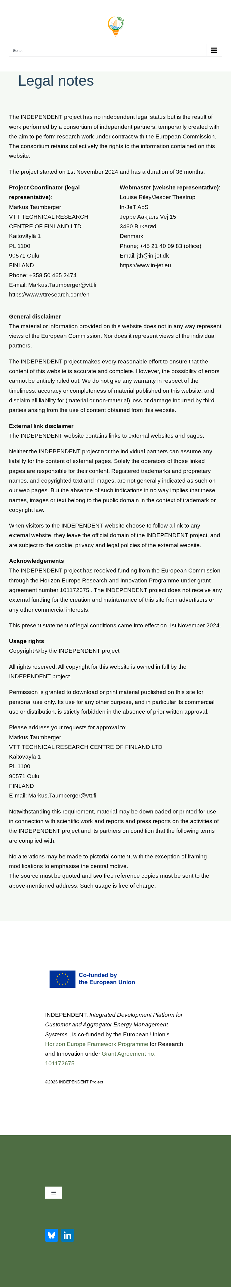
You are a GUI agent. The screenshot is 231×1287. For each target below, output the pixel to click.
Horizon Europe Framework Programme (96, 1044)
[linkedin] (67, 1235)
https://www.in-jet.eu (145, 265)
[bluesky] (51, 1235)
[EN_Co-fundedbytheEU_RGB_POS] (93, 972)
